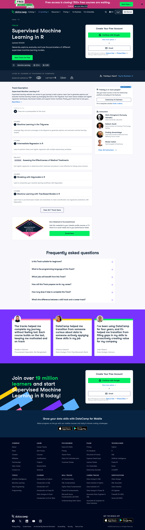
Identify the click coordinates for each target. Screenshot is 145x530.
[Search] (105, 12)
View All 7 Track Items (52, 210)
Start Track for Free (22, 58)
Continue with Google (111, 35)
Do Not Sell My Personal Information (44, 526)
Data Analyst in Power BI (95, 490)
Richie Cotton (110, 142)
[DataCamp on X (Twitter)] (20, 521)
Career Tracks (42, 447)
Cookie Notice (27, 526)
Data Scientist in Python (95, 483)
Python (114, 447)
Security (70, 526)
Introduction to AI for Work (46, 498)
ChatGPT (115, 470)
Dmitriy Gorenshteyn (113, 132)
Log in (118, 12)
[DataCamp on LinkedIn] (27, 521)
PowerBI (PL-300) (118, 494)
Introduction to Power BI (45, 490)
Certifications (41, 458)
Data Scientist (116, 487)
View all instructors (106, 150)
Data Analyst (116, 479)
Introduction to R (42, 487)
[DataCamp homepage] (19, 12)
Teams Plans (66, 454)
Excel (113, 466)
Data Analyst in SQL (94, 479)
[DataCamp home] (27, 516)
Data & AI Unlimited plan (70, 458)
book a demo (117, 103)
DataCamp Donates (94, 470)
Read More (16, 102)
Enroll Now (69, 233)
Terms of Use (110, 53)
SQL (113, 454)
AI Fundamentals (68, 479)
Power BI (115, 462)
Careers (15, 454)
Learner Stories (92, 462)
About (14, 447)
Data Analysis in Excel (45, 494)
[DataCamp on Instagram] (40, 521)
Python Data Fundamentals (71, 487)
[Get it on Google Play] (80, 428)
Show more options (108, 39)
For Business (76, 12)
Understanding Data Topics (71, 501)
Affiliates (15, 458)
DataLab (40, 470)
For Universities (89, 12)
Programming (16, 490)
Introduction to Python (44, 479)
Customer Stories (68, 462)
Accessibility (61, 526)
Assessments (41, 466)
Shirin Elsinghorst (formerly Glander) (116, 116)
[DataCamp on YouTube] (33, 521)
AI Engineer (116, 490)
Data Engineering (18, 487)
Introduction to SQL (43, 483)
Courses (40, 454)
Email (111, 48)
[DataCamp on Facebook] (13, 521)
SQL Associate (117, 483)
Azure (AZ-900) (117, 498)
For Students (91, 451)
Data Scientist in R (93, 487)
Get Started (128, 12)
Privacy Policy (121, 53)
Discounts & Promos (93, 454)
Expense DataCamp (94, 458)
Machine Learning (18, 483)
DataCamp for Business (113, 100)
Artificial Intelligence (119, 458)
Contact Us (16, 470)
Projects (39, 462)
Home (14, 19)
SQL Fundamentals (68, 483)
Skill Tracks (41, 451)
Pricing (64, 451)
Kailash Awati (110, 124)
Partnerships (16, 462)
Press (14, 451)
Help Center (16, 466)
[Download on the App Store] (65, 428)
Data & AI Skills (67, 447)
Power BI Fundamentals (70, 490)
